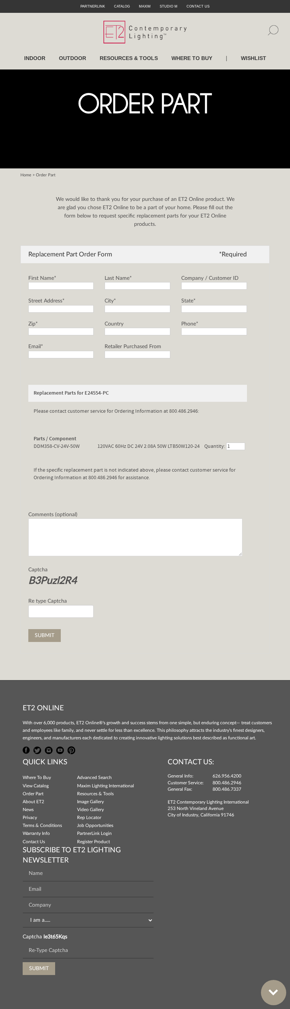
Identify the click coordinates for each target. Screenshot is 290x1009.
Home (25, 175)
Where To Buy (37, 777)
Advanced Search (94, 777)
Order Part (33, 793)
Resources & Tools (95, 793)
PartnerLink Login (94, 833)
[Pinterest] (71, 749)
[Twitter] (37, 749)
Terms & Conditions (42, 825)
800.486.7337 (227, 789)
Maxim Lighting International (105, 786)
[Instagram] (49, 749)
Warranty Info (36, 833)
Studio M (168, 6)
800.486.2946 (227, 783)
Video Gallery (90, 809)
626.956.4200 (227, 776)
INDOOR (34, 58)
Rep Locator (89, 817)
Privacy (30, 817)
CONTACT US (198, 6)
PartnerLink (92, 6)
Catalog (122, 6)
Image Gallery (90, 801)
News (28, 809)
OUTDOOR (72, 58)
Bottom (273, 992)
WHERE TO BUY (191, 58)
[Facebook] (26, 749)
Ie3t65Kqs (55, 937)
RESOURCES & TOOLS (129, 58)
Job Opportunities (95, 825)
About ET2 (33, 801)
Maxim (145, 6)
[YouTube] (60, 749)
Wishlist (253, 58)
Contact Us (34, 841)
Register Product (93, 841)
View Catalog (36, 786)
